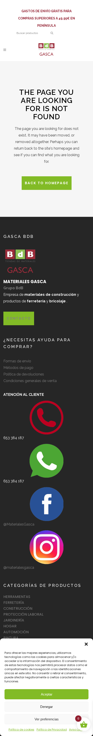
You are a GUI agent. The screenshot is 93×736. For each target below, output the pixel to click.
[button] (86, 644)
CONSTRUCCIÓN (17, 608)
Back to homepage (46, 183)
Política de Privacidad (52, 729)
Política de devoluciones (23, 374)
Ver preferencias (47, 719)
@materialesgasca (18, 567)
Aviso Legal (77, 729)
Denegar (46, 707)
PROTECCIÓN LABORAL (23, 614)
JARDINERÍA (13, 620)
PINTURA (11, 637)
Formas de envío (17, 361)
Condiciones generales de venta (30, 381)
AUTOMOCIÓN (16, 632)
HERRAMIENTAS (16, 596)
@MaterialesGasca (18, 524)
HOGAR (9, 626)
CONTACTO (19, 318)
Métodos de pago (18, 368)
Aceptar (46, 694)
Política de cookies (21, 729)
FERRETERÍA (13, 602)
